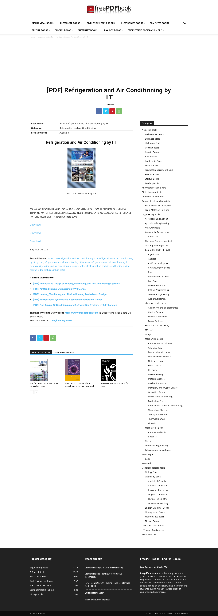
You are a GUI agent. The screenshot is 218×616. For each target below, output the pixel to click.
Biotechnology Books (152, 192)
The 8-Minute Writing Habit (97, 600)
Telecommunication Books (158, 450)
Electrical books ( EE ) (155, 303)
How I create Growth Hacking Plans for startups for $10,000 (107, 584)
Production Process (157, 401)
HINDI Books (151, 156)
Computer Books (159, 23)
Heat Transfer (155, 365)
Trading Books (152, 183)
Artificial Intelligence (158, 263)
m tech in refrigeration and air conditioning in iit (73, 258)
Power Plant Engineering (160, 396)
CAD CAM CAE (155, 347)
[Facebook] (99, 111)
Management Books (155, 512)
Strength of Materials (158, 410)
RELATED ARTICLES (41, 352)
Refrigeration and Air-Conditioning (165, 405)
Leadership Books (154, 161)
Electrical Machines (157, 316)
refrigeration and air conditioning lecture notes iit (62, 266)
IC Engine (152, 370)
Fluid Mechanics (156, 361)
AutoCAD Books (152, 227)
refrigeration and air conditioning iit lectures (67, 262)
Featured (146, 463)
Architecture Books (154, 134)
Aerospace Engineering (156, 218)
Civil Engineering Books (101, 23)
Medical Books (149, 534)
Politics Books (151, 165)
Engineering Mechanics (159, 352)
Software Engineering (159, 294)
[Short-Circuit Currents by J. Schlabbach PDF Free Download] (81, 370)
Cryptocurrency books (159, 267)
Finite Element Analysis (159, 356)
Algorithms (153, 254)
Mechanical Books (43, 23)
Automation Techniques (160, 343)
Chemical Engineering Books (159, 241)
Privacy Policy (159, 613)
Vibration (152, 423)
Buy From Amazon (39, 249)
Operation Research (158, 392)
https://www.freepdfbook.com (81, 312)
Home (32, 37)
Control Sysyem (155, 312)
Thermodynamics (156, 418)
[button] (184, 23)
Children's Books (153, 143)
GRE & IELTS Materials (153, 525)
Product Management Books (159, 169)
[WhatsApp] (119, 111)
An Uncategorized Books (154, 187)
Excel (150, 272)
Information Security (158, 276)
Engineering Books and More (145, 30)
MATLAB (149, 330)
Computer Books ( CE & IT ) (158, 250)
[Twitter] (106, 111)
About (169, 613)
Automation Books (157, 432)
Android (152, 258)
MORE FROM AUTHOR (64, 352)
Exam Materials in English (158, 205)
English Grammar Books (157, 507)
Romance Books (153, 174)
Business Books (152, 138)
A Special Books (149, 129)
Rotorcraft (153, 236)
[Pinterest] (112, 111)
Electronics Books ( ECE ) (157, 325)
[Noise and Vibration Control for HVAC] (117, 370)
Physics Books (63, 30)
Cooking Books (152, 147)
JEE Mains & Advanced (153, 530)
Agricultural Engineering (157, 223)
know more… (159, 592)
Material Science (156, 378)
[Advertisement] (109, 62)
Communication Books (153, 196)
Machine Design (156, 374)
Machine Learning (157, 285)
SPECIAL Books (40, 30)
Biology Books (112, 30)
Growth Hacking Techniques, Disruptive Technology (103, 575)
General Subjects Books (153, 467)
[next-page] (36, 392)
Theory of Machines (158, 414)
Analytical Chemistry (158, 481)
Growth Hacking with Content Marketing (104, 568)
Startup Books (152, 178)
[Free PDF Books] (109, 10)
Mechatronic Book (154, 427)
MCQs (148, 334)
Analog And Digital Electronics (163, 307)
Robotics (152, 436)
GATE (147, 458)
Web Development (157, 298)
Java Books (153, 281)
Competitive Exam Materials (156, 201)
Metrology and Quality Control (163, 387)
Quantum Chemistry (158, 503)
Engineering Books (45, 37)
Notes (148, 441)
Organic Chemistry (157, 494)
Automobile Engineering (157, 232)
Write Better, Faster (94, 593)
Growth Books (152, 152)
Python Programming (158, 290)
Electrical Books (70, 23)
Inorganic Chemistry (158, 490)
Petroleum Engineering (156, 445)
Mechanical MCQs (157, 383)
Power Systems (155, 321)
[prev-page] (32, 392)
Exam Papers (148, 454)
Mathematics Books (154, 516)
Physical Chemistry (157, 498)
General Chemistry (157, 485)
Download (35, 224)
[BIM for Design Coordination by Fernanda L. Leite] (46, 370)
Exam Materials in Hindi (157, 209)
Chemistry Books (87, 30)
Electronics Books (132, 23)
